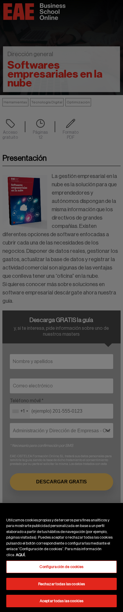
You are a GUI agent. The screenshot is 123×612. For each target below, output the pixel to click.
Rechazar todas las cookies (61, 584)
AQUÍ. (21, 555)
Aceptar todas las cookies (61, 601)
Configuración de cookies (61, 567)
